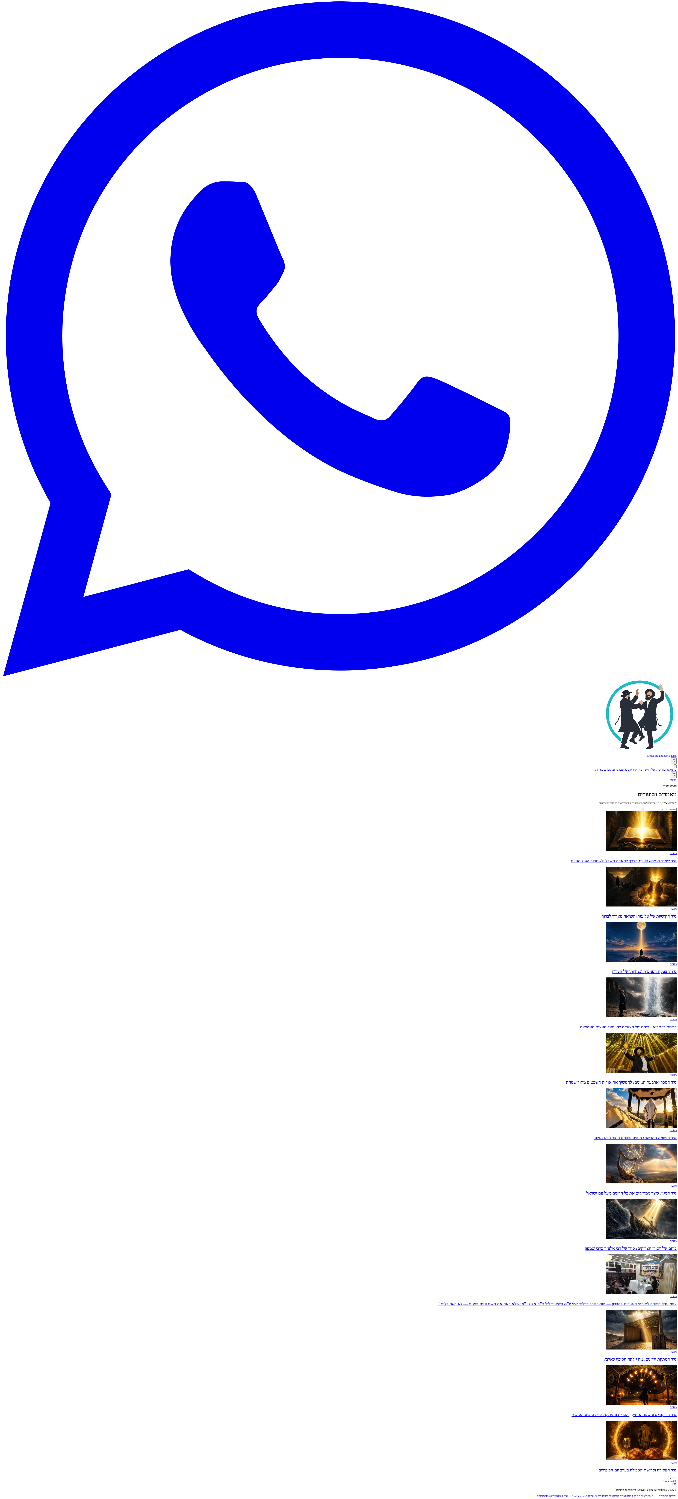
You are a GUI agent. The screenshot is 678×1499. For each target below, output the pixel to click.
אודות (598, 769)
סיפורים (645, 769)
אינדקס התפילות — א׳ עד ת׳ (661, 1495)
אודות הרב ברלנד (636, 1495)
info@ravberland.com (556, 1495)
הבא (674, 1483)
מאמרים (668, 769)
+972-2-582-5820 (578, 1495)
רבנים (605, 769)
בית (675, 769)
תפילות (652, 769)
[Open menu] (675, 766)
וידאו (632, 769)
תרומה (673, 779)
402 (665, 1480)
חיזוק (638, 769)
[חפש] (642, 809)
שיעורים (625, 769)
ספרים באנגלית (596, 1495)
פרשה (618, 769)
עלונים (611, 769)
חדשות (660, 769)
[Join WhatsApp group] (339, 675)
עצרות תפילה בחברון (615, 1495)
